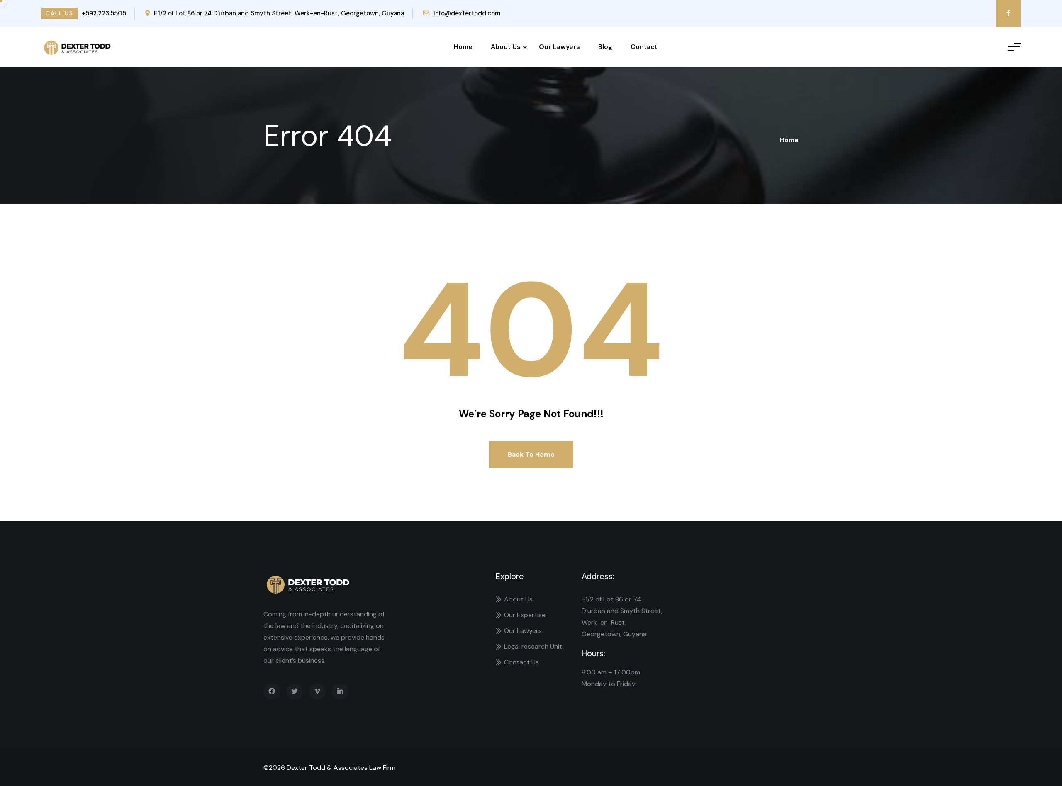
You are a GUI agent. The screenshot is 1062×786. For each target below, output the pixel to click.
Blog (605, 46)
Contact (644, 46)
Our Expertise (525, 615)
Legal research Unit (533, 646)
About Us (506, 46)
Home (463, 46)
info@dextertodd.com (467, 13)
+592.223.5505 (104, 13)
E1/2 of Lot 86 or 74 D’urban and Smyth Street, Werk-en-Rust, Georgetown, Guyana (279, 13)
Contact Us (521, 662)
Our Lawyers (559, 46)
